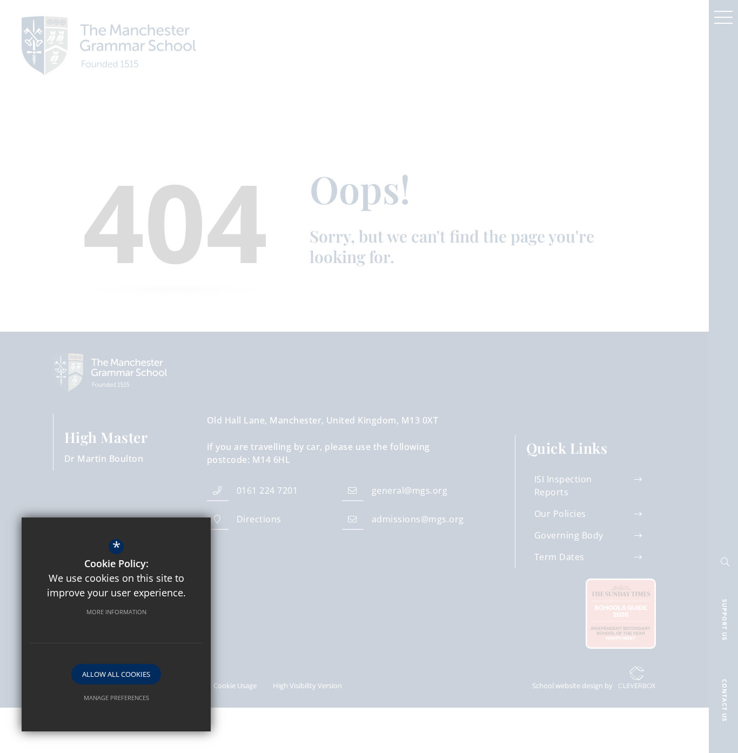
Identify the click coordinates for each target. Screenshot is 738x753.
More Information (116, 612)
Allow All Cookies (116, 674)
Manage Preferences (116, 698)
